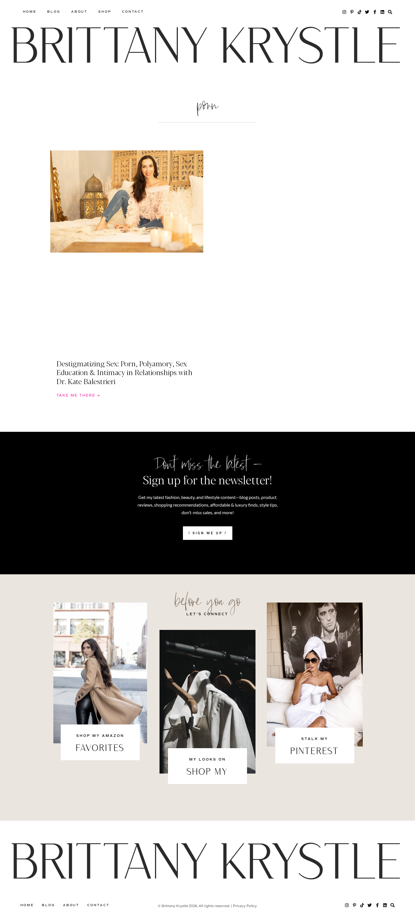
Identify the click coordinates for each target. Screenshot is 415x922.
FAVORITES (100, 748)
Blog (53, 12)
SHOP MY (207, 772)
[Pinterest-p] (352, 12)
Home (30, 12)
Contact (133, 12)
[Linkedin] (382, 12)
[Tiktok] (359, 12)
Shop (104, 12)
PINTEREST (314, 751)
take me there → (78, 395)
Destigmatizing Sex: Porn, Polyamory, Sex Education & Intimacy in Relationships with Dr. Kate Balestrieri (124, 372)
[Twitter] (367, 12)
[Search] (390, 12)
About (79, 12)
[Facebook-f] (375, 12)
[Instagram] (344, 12)
